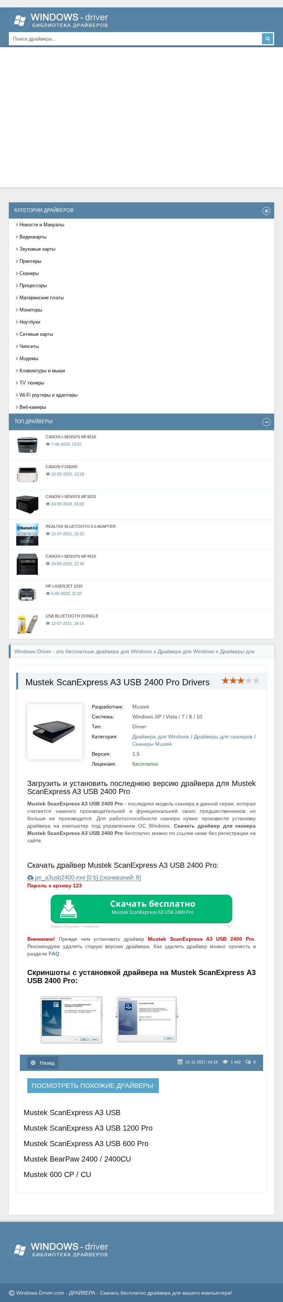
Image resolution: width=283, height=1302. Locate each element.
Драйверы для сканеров (223, 736)
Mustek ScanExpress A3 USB (72, 1112)
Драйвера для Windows (186, 651)
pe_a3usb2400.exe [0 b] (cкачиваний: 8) (87, 877)
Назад (46, 1063)
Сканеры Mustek (152, 744)
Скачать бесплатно (152, 906)
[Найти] (267, 38)
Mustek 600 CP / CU (57, 1174)
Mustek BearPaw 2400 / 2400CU (77, 1159)
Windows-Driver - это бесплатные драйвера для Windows (83, 651)
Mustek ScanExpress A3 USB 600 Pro (86, 1143)
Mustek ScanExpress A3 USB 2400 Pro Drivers (117, 682)
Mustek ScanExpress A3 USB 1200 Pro (88, 1128)
